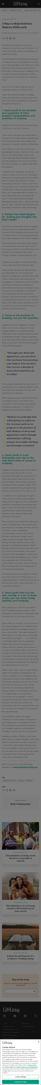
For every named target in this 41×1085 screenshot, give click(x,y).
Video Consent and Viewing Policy (27, 1067)
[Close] (38, 1042)
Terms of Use (32, 1065)
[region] (20, 1062)
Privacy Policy (9, 1067)
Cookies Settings (20, 1077)
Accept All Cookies (20, 1082)
